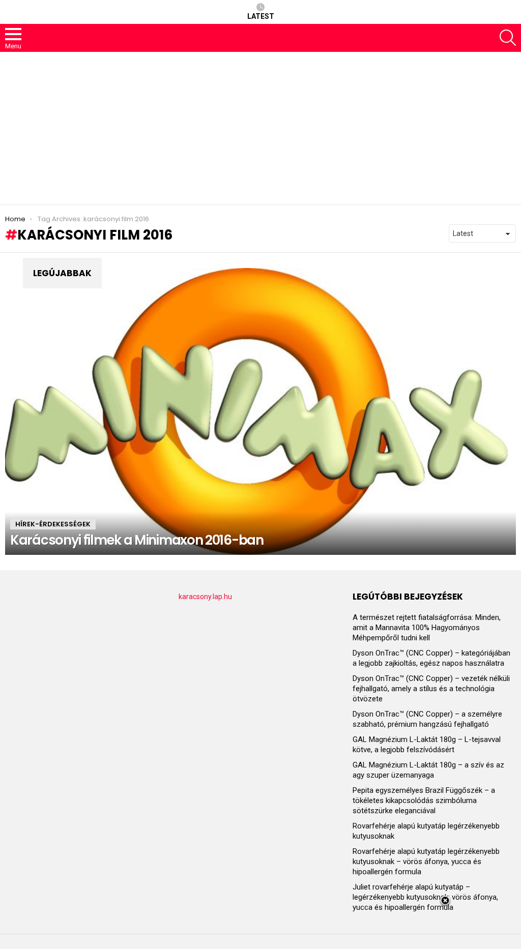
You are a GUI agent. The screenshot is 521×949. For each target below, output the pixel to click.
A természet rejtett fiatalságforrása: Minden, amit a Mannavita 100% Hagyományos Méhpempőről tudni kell (427, 627)
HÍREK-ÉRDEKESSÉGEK (53, 524)
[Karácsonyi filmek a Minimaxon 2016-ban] (260, 411)
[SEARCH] (508, 37)
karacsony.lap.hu (205, 596)
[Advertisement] (260, 128)
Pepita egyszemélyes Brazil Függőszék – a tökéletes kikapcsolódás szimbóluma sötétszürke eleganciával (424, 800)
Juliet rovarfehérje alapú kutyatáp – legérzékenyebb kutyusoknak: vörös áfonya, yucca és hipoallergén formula (425, 897)
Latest (260, 16)
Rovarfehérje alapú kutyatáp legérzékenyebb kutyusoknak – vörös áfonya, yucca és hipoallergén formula (426, 861)
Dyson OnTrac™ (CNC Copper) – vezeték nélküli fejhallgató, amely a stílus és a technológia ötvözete (431, 688)
